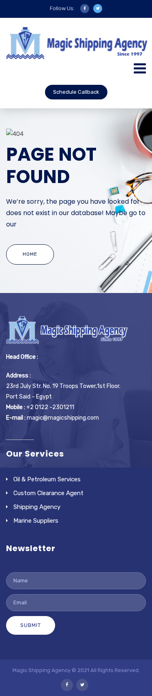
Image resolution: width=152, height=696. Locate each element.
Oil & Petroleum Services (47, 479)
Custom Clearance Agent (48, 493)
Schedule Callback (76, 92)
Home (30, 254)
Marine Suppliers (35, 520)
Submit (30, 625)
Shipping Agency (36, 507)
